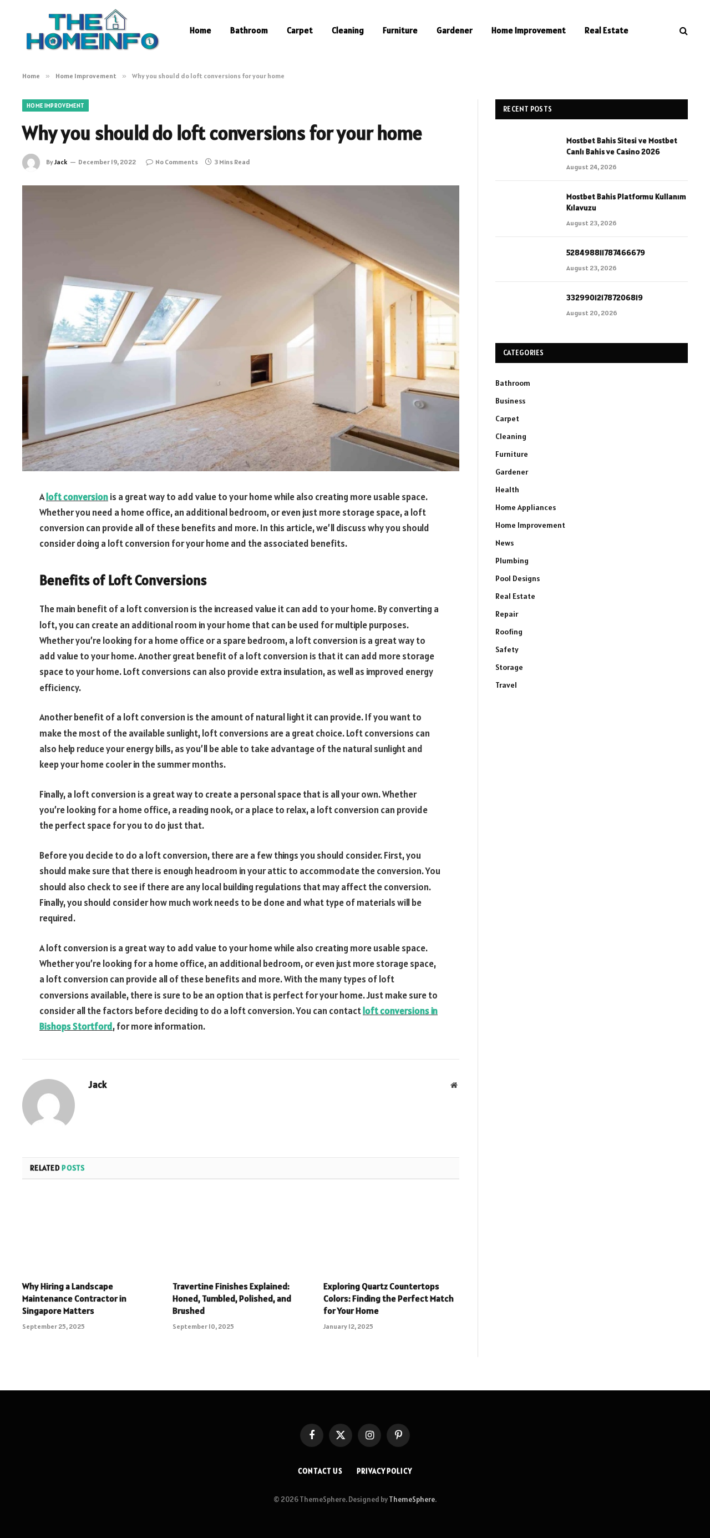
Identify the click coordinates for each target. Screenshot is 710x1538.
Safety (507, 649)
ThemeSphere (412, 1499)
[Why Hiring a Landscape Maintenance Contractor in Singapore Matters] (90, 1233)
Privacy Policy (384, 1471)
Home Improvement (528, 30)
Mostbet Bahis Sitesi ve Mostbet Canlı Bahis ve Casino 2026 (621, 146)
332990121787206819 (604, 297)
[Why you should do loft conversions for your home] (240, 328)
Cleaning (348, 30)
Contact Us (320, 1471)
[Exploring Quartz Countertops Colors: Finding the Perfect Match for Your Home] (391, 1233)
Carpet (300, 30)
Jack (60, 162)
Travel (506, 685)
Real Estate (606, 30)
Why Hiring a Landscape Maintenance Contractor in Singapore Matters (74, 1298)
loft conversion (77, 497)
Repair (506, 614)
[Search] (682, 30)
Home (200, 30)
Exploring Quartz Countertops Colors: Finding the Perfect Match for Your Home (388, 1298)
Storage (509, 667)
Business (510, 401)
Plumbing (512, 561)
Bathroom (249, 30)
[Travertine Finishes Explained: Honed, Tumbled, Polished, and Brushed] (240, 1233)
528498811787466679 (605, 253)
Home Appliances (525, 507)
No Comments (176, 162)
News (504, 543)
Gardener (455, 30)
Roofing (509, 632)
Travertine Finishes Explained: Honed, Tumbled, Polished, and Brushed (232, 1298)
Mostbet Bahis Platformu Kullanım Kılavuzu (626, 202)
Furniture (400, 30)
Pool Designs (517, 578)
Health (507, 490)
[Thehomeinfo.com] (91, 30)
